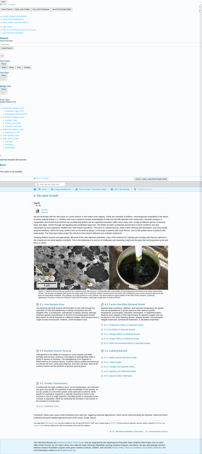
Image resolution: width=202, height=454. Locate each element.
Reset (3, 64)
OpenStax (44, 210)
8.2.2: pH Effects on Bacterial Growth (119, 330)
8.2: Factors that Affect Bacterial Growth (125, 304)
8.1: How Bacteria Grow (52, 304)
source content (39, 425)
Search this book (6, 41)
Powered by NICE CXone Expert (71, 443)
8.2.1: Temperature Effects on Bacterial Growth (123, 325)
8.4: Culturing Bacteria (116, 351)
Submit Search (7, 48)
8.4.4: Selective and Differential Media (120, 371)
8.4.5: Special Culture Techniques (118, 376)
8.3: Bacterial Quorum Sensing (55, 351)
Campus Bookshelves (62, 189)
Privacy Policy (118, 448)
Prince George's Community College (93, 189)
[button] (9, 145)
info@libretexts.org (67, 450)
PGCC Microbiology (122, 189)
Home (44, 189)
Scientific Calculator (13, 126)
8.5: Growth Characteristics (53, 383)
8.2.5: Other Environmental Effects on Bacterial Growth (127, 343)
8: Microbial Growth (51, 423)
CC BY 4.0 (114, 423)
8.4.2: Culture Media (112, 362)
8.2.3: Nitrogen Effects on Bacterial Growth (122, 334)
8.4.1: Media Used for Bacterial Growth (120, 358)
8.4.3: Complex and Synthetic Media (119, 367)
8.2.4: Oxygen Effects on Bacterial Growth (121, 339)
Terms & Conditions (133, 448)
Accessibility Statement (152, 448)
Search (37, 184)
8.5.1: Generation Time (48, 406)
